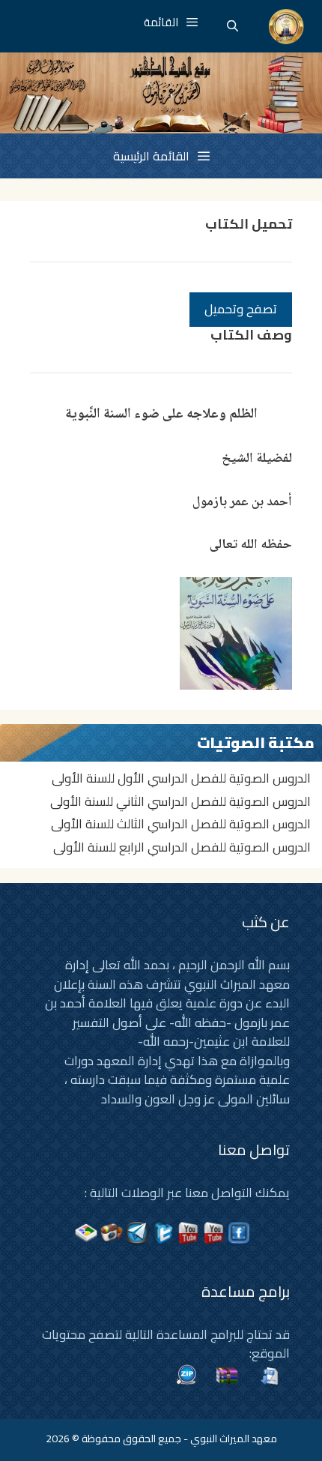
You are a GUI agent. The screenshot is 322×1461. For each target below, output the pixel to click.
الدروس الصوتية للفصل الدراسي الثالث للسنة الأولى (181, 824)
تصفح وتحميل (240, 309)
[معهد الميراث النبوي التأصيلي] (286, 26)
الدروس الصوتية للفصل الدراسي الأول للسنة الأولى (181, 778)
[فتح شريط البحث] (232, 26)
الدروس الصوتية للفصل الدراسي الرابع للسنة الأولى (182, 847)
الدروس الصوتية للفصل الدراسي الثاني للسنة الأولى (180, 801)
